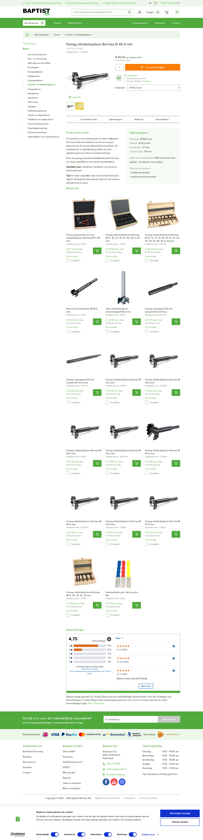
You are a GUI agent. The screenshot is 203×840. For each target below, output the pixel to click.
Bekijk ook (139, 119)
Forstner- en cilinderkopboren (78, 34)
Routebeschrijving (115, 774)
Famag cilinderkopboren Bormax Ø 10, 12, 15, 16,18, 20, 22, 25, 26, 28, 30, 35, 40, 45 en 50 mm (162, 238)
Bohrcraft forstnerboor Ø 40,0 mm (81, 310)
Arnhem (146, 81)
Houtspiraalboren (35, 71)
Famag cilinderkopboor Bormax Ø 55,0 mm (162, 523)
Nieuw (57, 23)
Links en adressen (72, 783)
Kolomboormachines (37, 132)
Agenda (67, 778)
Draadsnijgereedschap (37, 128)
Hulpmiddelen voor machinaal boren (43, 136)
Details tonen (148, 834)
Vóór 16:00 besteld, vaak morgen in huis (43, 3)
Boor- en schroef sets (37, 58)
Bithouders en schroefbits (39, 63)
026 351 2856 (113, 763)
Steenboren (33, 97)
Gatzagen (32, 106)
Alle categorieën (31, 23)
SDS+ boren (33, 102)
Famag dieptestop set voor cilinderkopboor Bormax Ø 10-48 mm (83, 238)
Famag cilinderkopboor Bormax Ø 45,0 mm (162, 452)
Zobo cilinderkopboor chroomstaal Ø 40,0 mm (118, 310)
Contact (176, 23)
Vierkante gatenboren (37, 110)
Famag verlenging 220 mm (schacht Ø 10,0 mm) (80, 381)
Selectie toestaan (180, 822)
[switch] (81, 834)
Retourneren (29, 762)
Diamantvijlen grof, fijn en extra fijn (122, 594)
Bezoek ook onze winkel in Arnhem (83, 3)
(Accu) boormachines (37, 54)
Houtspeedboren (35, 80)
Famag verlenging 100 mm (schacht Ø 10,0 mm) (159, 310)
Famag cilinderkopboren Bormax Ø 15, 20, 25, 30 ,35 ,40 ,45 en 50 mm (123, 238)
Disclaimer (129, 798)
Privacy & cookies (149, 798)
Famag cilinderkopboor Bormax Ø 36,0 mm (162, 381)
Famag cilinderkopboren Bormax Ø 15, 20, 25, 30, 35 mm (83, 594)
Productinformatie (89, 119)
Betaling (27, 756)
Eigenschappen (115, 119)
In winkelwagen (155, 67)
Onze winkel (69, 751)
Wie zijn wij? (69, 772)
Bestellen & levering (33, 751)
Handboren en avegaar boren (40, 119)
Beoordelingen (162, 119)
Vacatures (160, 23)
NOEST (66, 767)
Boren (57, 34)
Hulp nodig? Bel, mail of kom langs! (120, 3)
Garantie (27, 767)
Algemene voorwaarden (107, 798)
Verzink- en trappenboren (39, 115)
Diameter (120, 87)
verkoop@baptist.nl (116, 769)
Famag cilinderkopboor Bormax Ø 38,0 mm (83, 452)
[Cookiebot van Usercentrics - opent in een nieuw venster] (18, 835)
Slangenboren (34, 76)
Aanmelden (169, 719)
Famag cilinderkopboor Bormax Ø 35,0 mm (123, 381)
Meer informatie (96, 703)
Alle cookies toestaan (180, 813)
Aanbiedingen (75, 23)
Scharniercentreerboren (38, 123)
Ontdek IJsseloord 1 (73, 762)
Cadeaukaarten (139, 23)
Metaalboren (33, 93)
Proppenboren (34, 89)
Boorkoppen (33, 67)
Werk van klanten (71, 788)
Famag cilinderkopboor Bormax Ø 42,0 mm (123, 452)
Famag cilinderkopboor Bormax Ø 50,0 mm (123, 523)
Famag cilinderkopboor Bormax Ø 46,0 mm (83, 523)
